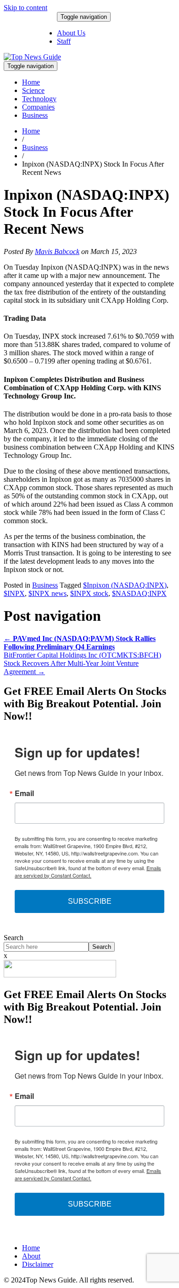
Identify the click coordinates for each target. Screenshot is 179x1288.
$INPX (14, 593)
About (31, 1256)
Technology (39, 99)
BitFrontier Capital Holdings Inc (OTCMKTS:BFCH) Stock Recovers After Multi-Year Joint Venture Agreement (82, 663)
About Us (71, 33)
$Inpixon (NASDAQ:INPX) (125, 585)
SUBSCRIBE (90, 901)
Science (33, 90)
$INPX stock (89, 593)
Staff (64, 41)
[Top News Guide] (32, 57)
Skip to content (25, 8)
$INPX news (47, 593)
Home (31, 82)
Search (13, 937)
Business (35, 115)
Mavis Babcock (57, 251)
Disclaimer (37, 1264)
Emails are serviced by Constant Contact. (88, 871)
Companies (38, 107)
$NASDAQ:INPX (139, 593)
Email (24, 793)
